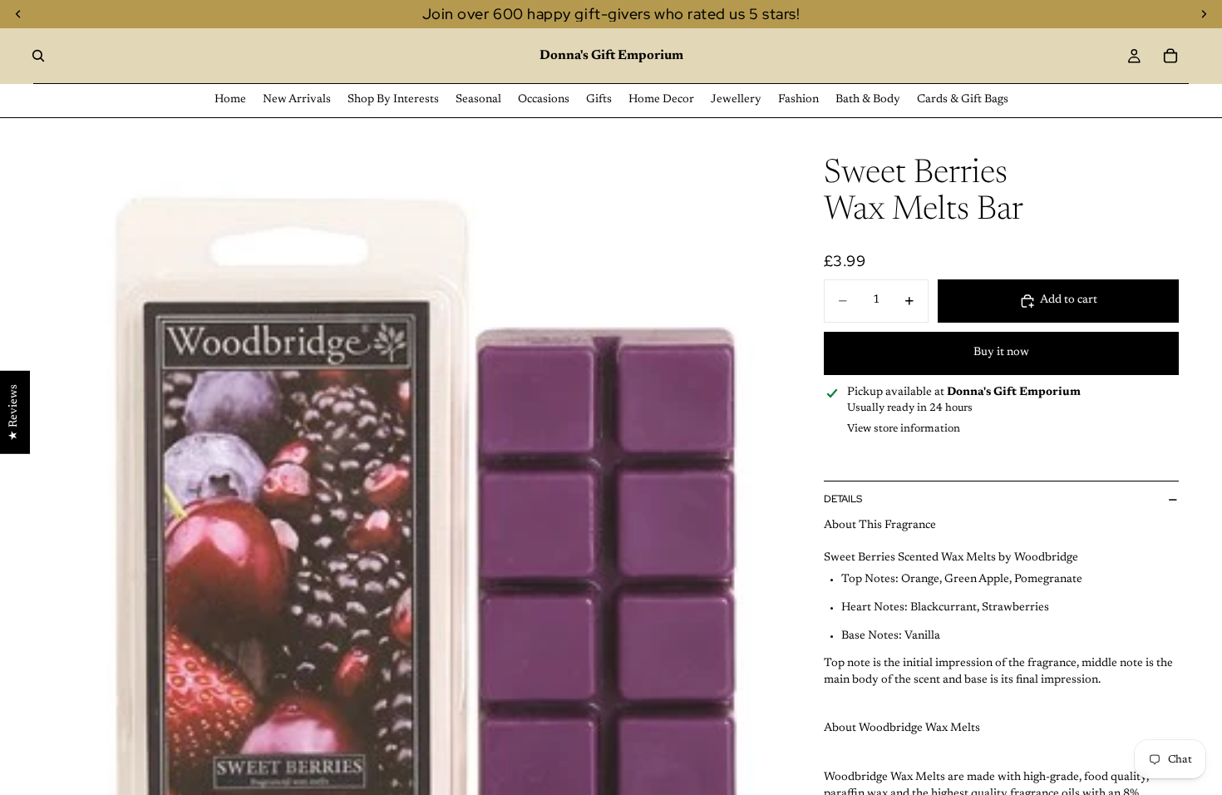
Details (843, 499)
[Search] (38, 55)
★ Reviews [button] (14, 412)
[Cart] (1170, 55)
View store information (903, 428)
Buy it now (1001, 352)
